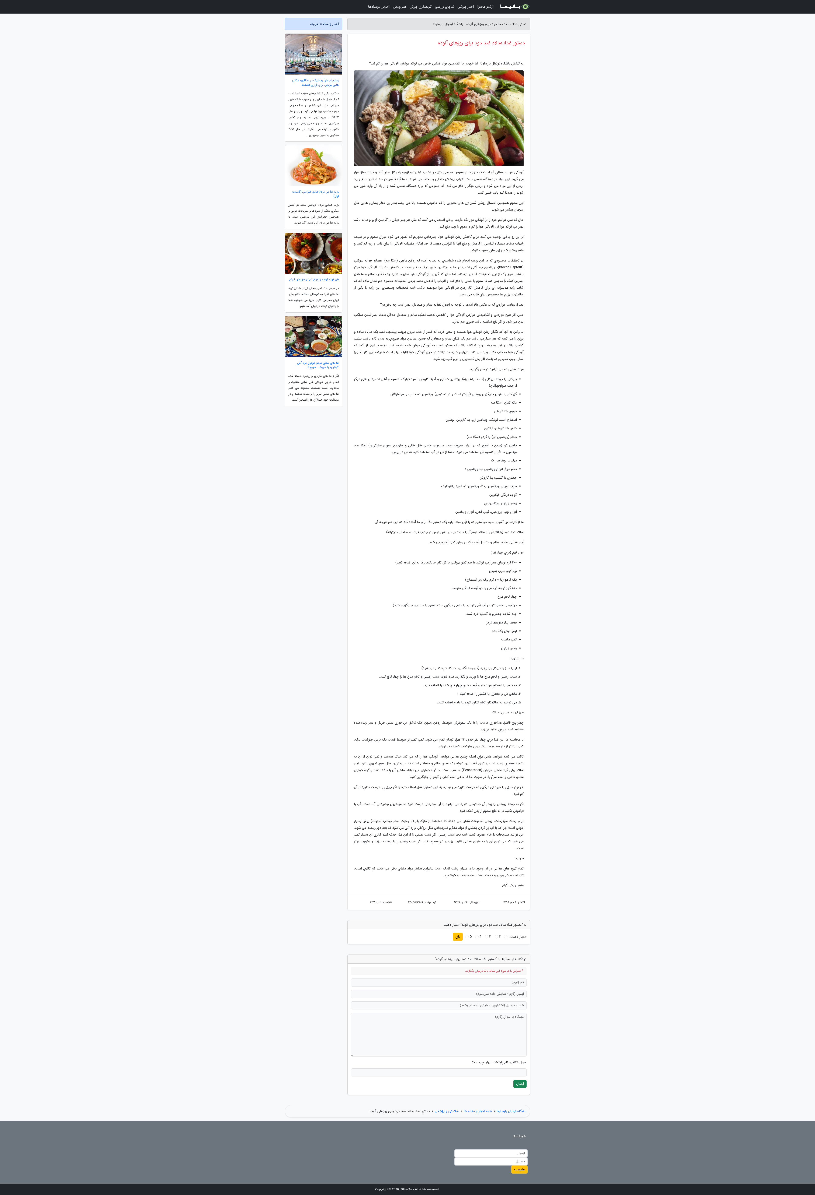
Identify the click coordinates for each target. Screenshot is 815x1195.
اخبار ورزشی (465, 6)
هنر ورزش (399, 6)
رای (457, 936)
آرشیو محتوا (485, 6)
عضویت (519, 1169)
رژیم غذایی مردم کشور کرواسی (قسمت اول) (315, 194)
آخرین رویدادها (379, 6)
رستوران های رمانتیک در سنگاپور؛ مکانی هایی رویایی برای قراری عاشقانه (315, 82)
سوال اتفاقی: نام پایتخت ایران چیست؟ (499, 1062)
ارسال (520, 1083)
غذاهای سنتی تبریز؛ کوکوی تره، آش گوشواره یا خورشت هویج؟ (318, 365)
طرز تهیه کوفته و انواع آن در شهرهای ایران (314, 279)
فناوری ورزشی (444, 6)
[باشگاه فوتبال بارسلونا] (514, 7)
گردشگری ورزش (420, 6)
